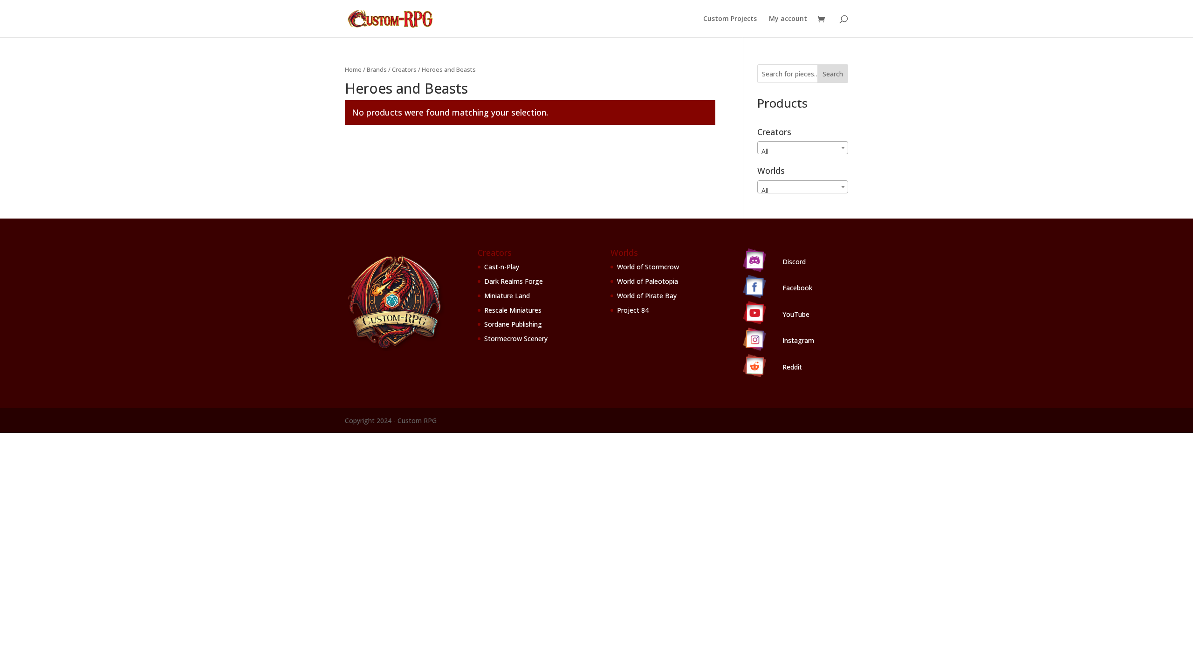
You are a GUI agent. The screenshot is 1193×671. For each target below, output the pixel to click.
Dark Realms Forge (513, 281)
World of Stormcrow (648, 266)
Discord (794, 261)
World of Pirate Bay (647, 295)
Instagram (798, 340)
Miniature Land (507, 295)
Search (833, 73)
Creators (404, 69)
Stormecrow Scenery (516, 338)
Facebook (797, 287)
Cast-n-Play (501, 266)
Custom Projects (730, 19)
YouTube (795, 314)
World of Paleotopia (647, 281)
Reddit (792, 367)
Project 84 (633, 310)
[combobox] (802, 147)
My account (788, 19)
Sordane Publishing (513, 324)
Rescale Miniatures (513, 310)
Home (353, 69)
